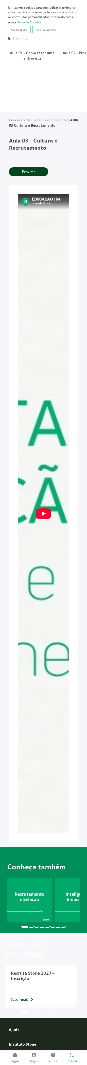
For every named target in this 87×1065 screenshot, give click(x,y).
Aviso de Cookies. (29, 22)
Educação (17, 120)
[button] (18, 38)
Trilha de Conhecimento (47, 120)
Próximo (28, 172)
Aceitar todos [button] (19, 29)
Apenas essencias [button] (46, 29)
